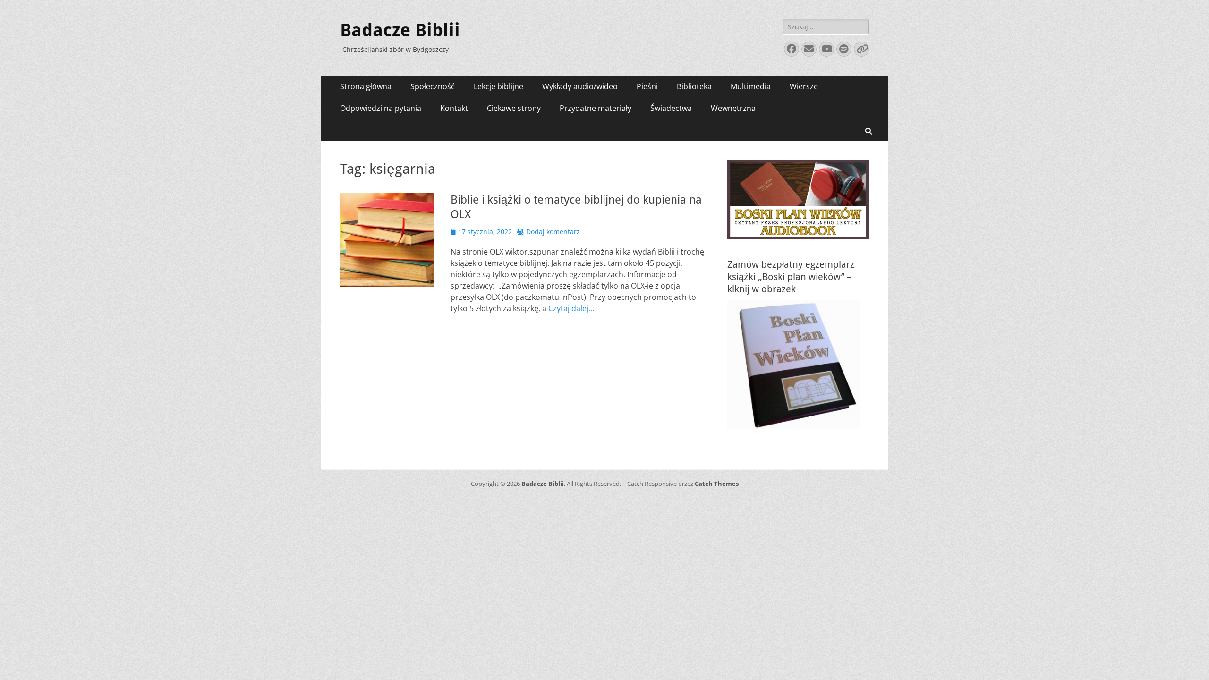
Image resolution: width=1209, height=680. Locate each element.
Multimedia (751, 86)
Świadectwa (671, 108)
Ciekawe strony (514, 108)
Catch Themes (717, 483)
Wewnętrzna (733, 108)
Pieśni (647, 86)
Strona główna (366, 86)
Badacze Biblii (400, 30)
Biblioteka (694, 86)
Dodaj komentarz (553, 231)
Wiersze (804, 86)
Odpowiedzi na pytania (380, 108)
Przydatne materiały (595, 108)
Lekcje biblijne (498, 86)
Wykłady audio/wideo (580, 86)
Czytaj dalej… (571, 308)
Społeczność (432, 86)
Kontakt (454, 108)
